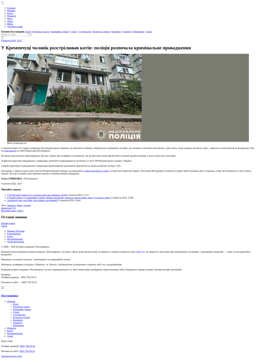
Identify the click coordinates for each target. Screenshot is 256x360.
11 (14, 208)
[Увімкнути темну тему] (2, 2)
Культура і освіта (101, 31)
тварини (11, 205)
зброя (19, 205)
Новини (11, 10)
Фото (9, 18)
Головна (11, 8)
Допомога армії (15, 26)
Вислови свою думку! (12, 210)
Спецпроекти (14, 233)
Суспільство (85, 31)
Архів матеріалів (15, 241)
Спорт (74, 31)
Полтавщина (9, 295)
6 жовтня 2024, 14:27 (11, 40)
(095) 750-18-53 (27, 351)
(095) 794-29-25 (27, 346)
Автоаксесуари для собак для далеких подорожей (32, 200)
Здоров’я (127, 31)
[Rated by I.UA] (7, 290)
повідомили (10, 150)
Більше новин (8, 223)
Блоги (10, 13)
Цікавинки (138, 31)
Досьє (10, 21)
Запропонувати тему (11, 356)
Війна (10, 24)
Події (28, 31)
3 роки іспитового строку (96, 171)
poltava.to (140, 252)
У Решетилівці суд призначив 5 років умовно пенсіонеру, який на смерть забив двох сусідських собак (58, 197)
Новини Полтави (16, 231)
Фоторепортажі (15, 239)
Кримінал (116, 31)
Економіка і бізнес (60, 31)
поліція (27, 205)
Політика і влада (40, 31)
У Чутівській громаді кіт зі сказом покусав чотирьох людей (37, 195)
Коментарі (6, 208)
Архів (149, 31)
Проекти (11, 16)
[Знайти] (30, 34)
